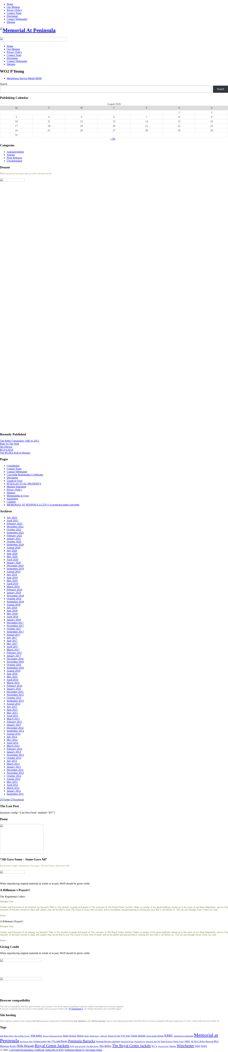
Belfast (80, 1036)
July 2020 (12, 550)
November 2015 (15, 694)
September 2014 (15, 730)
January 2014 (14, 751)
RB (192, 1041)
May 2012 (12, 781)
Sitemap (11, 22)
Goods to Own (14, 480)
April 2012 (12, 784)
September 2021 (15, 532)
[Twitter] (5, 799)
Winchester (185, 1045)
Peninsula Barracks (81, 1041)
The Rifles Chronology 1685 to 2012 (19, 440)
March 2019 (13, 586)
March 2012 (13, 787)
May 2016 (12, 676)
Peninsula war (140, 1041)
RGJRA (13, 1046)
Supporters (12, 498)
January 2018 (14, 619)
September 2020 (15, 544)
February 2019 (14, 589)
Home (10, 4)
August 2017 (13, 634)
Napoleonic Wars (26, 1041)
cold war (103, 1036)
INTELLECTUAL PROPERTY (24, 483)
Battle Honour (69, 1035)
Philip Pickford (167, 1041)
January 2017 (14, 655)
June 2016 (12, 673)
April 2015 (12, 715)
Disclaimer (12, 16)
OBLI (49, 1041)
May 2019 (12, 580)
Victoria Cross (163, 1046)
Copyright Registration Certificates (25, 474)
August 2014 (13, 733)
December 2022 (15, 526)
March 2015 (13, 718)
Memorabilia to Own (18, 495)
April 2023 (12, 520)
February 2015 (14, 721)
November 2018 (15, 595)
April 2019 (12, 583)
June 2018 (12, 610)
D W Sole (125, 1036)
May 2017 (12, 643)
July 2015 (12, 706)
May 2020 (12, 556)
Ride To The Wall (9, 443)
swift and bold (80, 1046)
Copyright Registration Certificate (27, 1049)
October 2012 (14, 775)
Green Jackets (138, 1035)
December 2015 (15, 691)
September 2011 (15, 794)
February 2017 (14, 652)
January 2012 (14, 791)
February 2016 (14, 685)
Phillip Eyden (178, 1041)
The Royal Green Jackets (131, 1045)
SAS (72, 1046)
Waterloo (172, 1046)
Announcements (15, 151)
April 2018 (12, 616)
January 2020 (14, 562)
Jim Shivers (6, 446)
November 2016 (15, 661)
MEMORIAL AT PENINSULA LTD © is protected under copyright (43, 504)
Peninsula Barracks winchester (108, 1041)
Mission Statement (16, 486)
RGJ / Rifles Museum (203, 1041)
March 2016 (13, 682)
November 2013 (15, 754)
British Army (94, 1036)
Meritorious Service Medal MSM (24, 78)
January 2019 (14, 592)
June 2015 (12, 709)
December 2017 (15, 622)
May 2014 (12, 739)
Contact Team (14, 13)
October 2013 (14, 757)
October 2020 (14, 541)
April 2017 (12, 646)
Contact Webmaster (17, 19)
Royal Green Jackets (52, 1045)
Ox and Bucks (59, 1041)
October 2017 (14, 628)
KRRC (168, 1035)
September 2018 (15, 601)
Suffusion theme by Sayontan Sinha (83, 1049)
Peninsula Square (127, 1041)
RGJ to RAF (7, 449)
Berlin (86, 1036)
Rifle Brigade (25, 1046)
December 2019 (15, 565)
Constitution (13, 465)
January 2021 (14, 538)
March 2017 (13, 649)
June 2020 (12, 553)
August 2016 (13, 670)
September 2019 (15, 568)
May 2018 (12, 613)
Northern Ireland (40, 1041)
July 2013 (12, 760)
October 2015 (14, 697)
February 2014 (14, 748)
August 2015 (13, 703)
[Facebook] (17, 799)
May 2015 (12, 712)
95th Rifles (36, 1035)
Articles (11, 154)
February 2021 (14, 535)
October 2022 (14, 529)
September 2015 (15, 700)
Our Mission (13, 7)
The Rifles (105, 1046)
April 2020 (12, 559)
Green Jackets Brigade (155, 1036)
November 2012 (15, 772)
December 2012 (15, 769)
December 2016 (15, 658)
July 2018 (12, 607)
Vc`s (154, 1046)
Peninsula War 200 (153, 1041)
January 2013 (14, 766)
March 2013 (13, 763)
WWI (197, 1046)
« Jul (112, 138)
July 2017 (12, 637)
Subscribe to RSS (54, 1049)
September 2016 (15, 667)
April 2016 (12, 679)
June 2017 (12, 640)
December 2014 (15, 727)
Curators (11, 501)
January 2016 (14, 688)
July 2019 (12, 574)
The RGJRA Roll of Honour (15, 452)
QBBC (187, 1041)
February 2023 (14, 523)
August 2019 (13, 571)
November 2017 (15, 625)
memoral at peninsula (183, 1036)
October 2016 (14, 664)
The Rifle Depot (92, 1046)
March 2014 (13, 745)
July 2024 (12, 517)
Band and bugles (56, 1036)
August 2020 (13, 547)
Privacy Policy (14, 10)
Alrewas (46, 1036)
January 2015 (14, 724)
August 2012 (13, 778)
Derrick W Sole (114, 1036)
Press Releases (14, 157)
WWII (204, 1046)
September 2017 (15, 631)
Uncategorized (14, 160)
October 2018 (14, 598)
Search (3, 84)
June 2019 (12, 577)
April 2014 (12, 742)
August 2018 (13, 604)
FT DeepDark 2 (76, 1009)
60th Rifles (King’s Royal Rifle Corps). (15, 1036)
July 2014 (12, 736)
